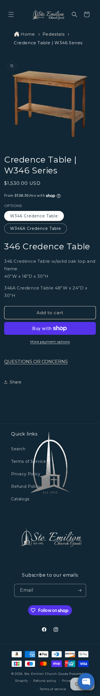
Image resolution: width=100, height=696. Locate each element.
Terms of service (52, 689)
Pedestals (53, 34)
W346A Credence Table (35, 228)
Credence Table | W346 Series (48, 42)
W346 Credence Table (34, 215)
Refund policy (44, 681)
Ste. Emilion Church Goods (46, 674)
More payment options (50, 342)
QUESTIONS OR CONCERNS (36, 361)
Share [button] (16, 382)
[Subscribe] (80, 590)
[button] (11, 14)
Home (28, 34)
